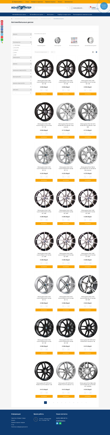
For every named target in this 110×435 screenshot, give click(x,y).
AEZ (15, 55)
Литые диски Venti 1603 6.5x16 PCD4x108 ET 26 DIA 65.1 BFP (88, 212)
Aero (15, 52)
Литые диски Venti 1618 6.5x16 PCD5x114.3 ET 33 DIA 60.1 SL (66, 298)
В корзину (44, 94)
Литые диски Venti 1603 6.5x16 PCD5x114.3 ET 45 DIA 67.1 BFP (87, 255)
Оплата (13, 420)
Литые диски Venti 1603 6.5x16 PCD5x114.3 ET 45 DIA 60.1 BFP (66, 255)
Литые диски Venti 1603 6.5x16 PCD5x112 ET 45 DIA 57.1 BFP (44, 255)
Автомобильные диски (37, 14)
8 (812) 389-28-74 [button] (61, 418)
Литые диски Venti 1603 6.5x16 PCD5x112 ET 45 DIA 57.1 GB (66, 82)
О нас (12, 424)
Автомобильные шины (19, 14)
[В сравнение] (52, 60)
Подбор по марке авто (64, 14)
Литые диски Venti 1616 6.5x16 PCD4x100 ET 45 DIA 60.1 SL (66, 168)
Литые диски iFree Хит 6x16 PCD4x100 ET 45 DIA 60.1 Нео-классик (66, 125)
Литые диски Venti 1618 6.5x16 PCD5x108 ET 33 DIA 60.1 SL (44, 298)
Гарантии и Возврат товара (18, 418)
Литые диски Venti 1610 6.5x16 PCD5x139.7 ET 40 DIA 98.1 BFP (87, 298)
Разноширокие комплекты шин (82, 14)
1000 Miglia (17, 45)
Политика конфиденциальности (19, 427)
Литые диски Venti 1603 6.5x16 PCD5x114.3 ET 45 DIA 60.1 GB (87, 82)
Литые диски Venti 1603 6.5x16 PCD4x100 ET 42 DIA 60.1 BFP (66, 212)
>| (86, 402)
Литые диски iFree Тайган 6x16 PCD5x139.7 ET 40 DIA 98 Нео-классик (88, 168)
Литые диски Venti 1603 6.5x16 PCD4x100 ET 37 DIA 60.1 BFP (44, 212)
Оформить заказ (95, 8)
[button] (17, 1)
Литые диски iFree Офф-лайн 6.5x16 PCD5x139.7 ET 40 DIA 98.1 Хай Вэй (88, 384)
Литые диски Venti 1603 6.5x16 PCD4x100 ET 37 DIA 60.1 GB (44, 82)
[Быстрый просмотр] (52, 62)
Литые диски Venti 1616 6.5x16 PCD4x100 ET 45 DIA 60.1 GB (66, 341)
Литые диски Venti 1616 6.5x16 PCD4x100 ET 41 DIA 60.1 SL (44, 168)
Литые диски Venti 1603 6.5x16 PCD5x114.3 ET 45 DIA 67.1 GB (44, 125)
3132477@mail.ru (60, 420)
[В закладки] (52, 57)
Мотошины (50, 14)
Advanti (16, 50)
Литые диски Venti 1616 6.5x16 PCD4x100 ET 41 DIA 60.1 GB (44, 341)
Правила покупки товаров (18, 422)
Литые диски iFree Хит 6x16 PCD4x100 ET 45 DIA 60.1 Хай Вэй (87, 125)
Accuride (16, 47)
